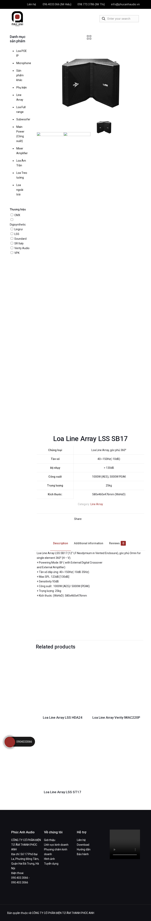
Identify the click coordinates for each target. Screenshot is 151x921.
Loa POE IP (21, 53)
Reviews (116, 543)
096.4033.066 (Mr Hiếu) (57, 4)
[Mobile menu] (88, 18)
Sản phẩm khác (20, 75)
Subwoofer (22, 119)
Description (60, 543)
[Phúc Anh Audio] (17, 19)
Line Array (96, 504)
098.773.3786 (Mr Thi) (91, 4)
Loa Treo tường (21, 175)
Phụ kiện (21, 87)
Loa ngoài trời (19, 189)
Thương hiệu (18, 209)
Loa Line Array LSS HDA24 (62, 717)
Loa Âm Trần (21, 163)
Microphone (22, 63)
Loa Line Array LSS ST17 (62, 792)
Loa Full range (21, 109)
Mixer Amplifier (22, 151)
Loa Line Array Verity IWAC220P (116, 717)
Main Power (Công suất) (20, 134)
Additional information (88, 543)
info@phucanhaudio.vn (125, 4)
